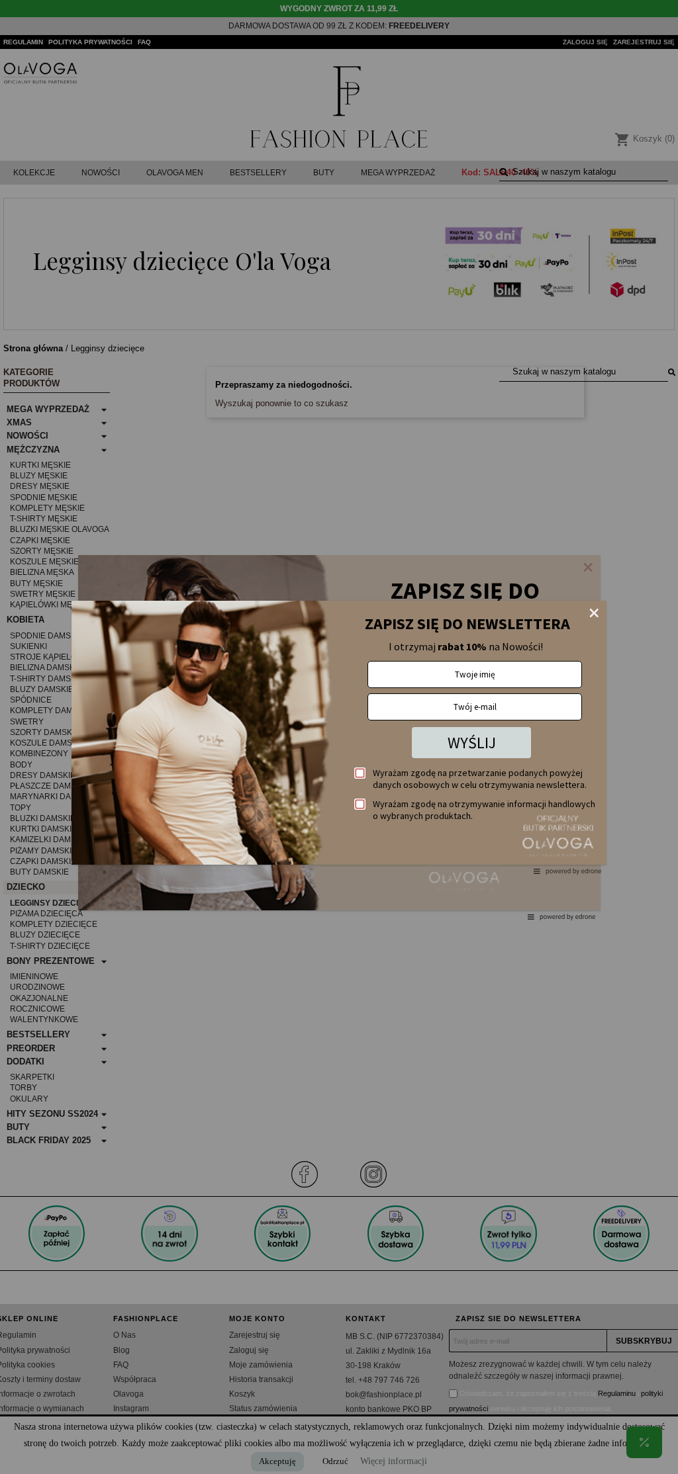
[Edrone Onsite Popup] (339, 737)
